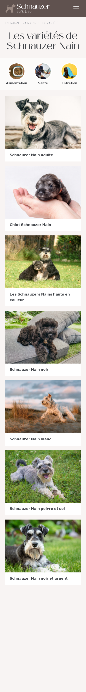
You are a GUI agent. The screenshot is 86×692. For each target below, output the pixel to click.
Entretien (69, 83)
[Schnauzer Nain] (43, 9)
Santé (43, 83)
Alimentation (16, 83)
